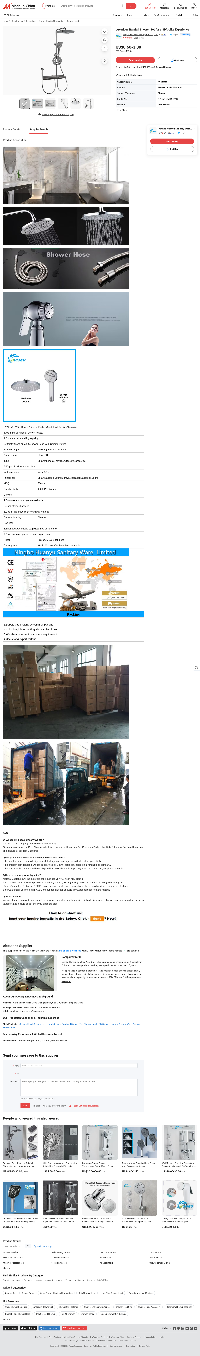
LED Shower (104, 1024)
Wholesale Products (100, 1337)
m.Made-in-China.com (107, 1340)
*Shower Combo (10, 1252)
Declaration (130, 1346)
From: (16, 1065)
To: (17, 1073)
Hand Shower (54, 1024)
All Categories (13, 15)
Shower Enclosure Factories (97, 1306)
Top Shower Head (88, 1024)
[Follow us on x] (178, 1328)
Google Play (28, 1328)
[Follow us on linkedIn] (195, 1328)
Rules (195, 15)
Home (5, 21)
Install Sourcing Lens (75, 1328)
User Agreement (116, 1346)
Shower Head (73, 21)
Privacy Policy (144, 1346)
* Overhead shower (60, 1257)
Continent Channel (134, 1337)
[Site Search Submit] (131, 6)
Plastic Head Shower (45, 1313)
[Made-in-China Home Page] (19, 6)
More (5, 1319)
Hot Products (40, 1337)
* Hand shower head (12, 1257)
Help (145, 15)
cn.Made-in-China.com (127, 1340)
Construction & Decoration (24, 21)
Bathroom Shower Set (43, 1306)
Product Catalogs (44, 1246)
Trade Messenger (49, 1328)
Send (25, 1105)
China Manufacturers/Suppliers (76, 1337)
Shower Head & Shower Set (51, 21)
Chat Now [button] (179, 60)
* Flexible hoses (58, 1262)
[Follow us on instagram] (182, 1328)
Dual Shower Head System (141, 1293)
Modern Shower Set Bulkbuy (113, 1313)
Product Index (150, 1337)
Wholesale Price (117, 1337)
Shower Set (10, 1293)
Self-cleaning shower (61, 1252)
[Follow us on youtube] (187, 1328)
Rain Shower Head (87, 1293)
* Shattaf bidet (155, 1257)
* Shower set (105, 1257)
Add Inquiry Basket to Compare (57, 114)
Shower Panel (28, 1293)
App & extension (161, 15)
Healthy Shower (118, 1024)
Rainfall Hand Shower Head (17, 1313)
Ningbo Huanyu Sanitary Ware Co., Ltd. (140, 34)
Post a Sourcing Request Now (84, 1105)
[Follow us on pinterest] (191, 1328)
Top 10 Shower (68, 1313)
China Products (55, 1337)
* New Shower (155, 1252)
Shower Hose (40, 1024)
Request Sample (163, 67)
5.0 (162, 133)
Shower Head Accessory (149, 1306)
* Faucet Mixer (106, 1262)
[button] (122, 6)
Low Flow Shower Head (112, 1293)
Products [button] (50, 5)
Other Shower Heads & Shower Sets (56, 1293)
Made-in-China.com (87, 1340)
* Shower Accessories (12, 1262)
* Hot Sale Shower (108, 1252)
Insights (162, 1337)
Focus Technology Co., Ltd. (79, 1346)
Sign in (194, 7)
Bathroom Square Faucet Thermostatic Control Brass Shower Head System (98, 1166)
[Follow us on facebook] (174, 1328)
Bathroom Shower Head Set (179, 1306)
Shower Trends (87, 1313)
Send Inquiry (135, 60)
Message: (14, 1081)
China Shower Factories (16, 1306)
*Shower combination (158, 1262)
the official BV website (70, 950)
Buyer (130, 15)
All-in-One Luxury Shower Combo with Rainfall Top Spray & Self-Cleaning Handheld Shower (60, 1166)
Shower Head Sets (124, 1306)
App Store (10, 1328)
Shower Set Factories (68, 1306)
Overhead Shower (70, 1024)
